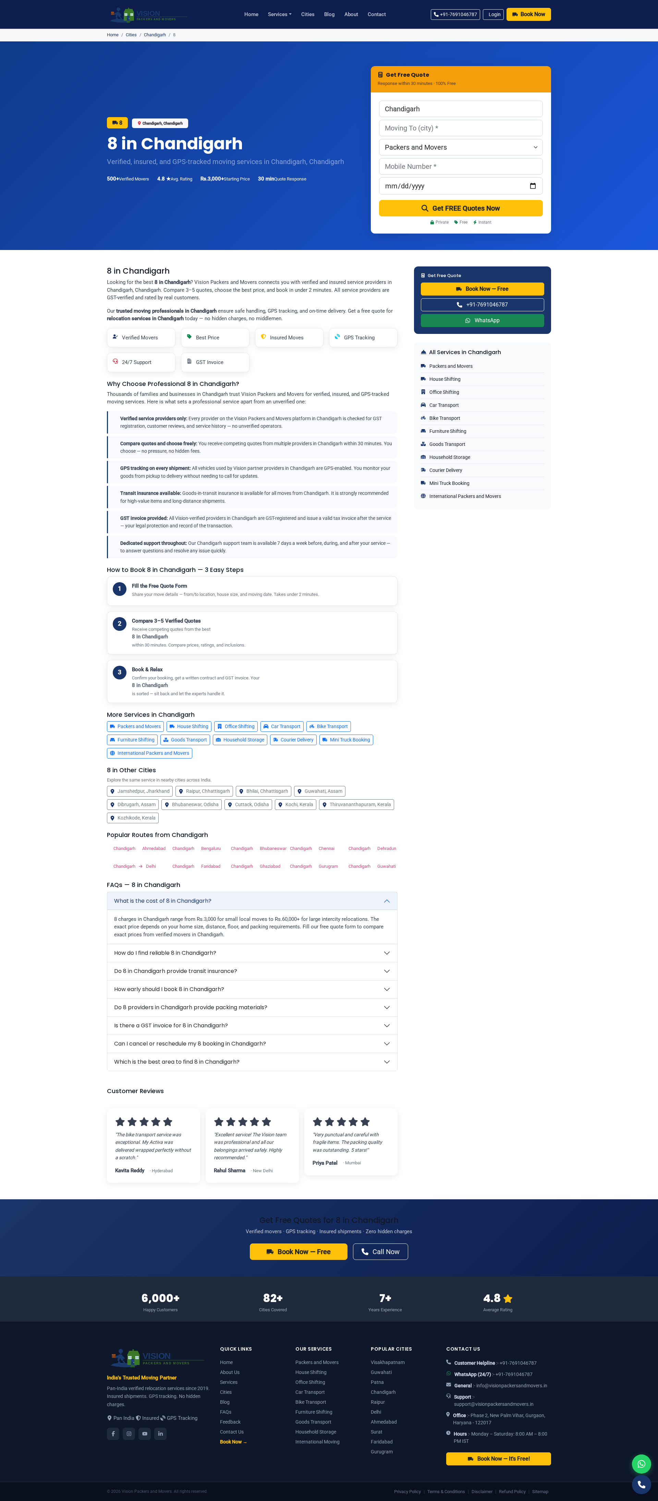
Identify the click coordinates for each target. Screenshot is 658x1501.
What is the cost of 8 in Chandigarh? (162, 901)
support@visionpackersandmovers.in (494, 1404)
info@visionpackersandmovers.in (511, 1385)
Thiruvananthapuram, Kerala (360, 804)
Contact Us (232, 1432)
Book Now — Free (487, 289)
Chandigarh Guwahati (372, 866)
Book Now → (233, 1441)
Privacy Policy (407, 1491)
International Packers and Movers (153, 753)
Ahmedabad (384, 1422)
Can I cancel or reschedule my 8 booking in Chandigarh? (190, 1044)
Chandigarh (155, 34)
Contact (377, 14)
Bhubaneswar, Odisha (195, 804)
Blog (329, 14)
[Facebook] (113, 1434)
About (351, 14)
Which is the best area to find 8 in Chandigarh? (177, 1062)
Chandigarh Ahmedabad (137, 848)
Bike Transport (332, 726)
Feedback (230, 1422)
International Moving (317, 1441)
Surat (376, 1432)
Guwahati (381, 1372)
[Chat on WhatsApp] (641, 1464)
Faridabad (382, 1441)
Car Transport (286, 726)
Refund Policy (512, 1491)
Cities (308, 14)
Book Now (533, 14)
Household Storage (243, 739)
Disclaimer (482, 1491)
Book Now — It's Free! (503, 1458)
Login (495, 14)
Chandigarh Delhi (134, 866)
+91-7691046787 (458, 14)
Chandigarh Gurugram (314, 866)
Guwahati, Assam (323, 791)
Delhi (376, 1412)
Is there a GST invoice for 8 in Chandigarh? (171, 1025)
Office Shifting (240, 726)
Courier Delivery (297, 739)
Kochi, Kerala (299, 804)
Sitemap (540, 1491)
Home (251, 14)
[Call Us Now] (641, 1484)
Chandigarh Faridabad (196, 866)
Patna (377, 1382)
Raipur (378, 1402)
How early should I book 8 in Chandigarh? (169, 989)
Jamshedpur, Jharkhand (144, 791)
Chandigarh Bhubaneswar (255, 848)
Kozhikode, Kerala (137, 818)
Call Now (386, 1252)
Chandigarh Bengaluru (196, 848)
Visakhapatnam (388, 1362)
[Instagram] (129, 1434)
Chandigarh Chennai (312, 848)
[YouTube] (144, 1434)
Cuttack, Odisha (252, 804)
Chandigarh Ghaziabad (255, 866)
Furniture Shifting (136, 739)
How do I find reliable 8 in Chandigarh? (165, 953)
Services (278, 14)
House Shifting (192, 726)
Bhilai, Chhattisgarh (267, 791)
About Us (230, 1372)
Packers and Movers (139, 726)
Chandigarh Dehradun (372, 848)
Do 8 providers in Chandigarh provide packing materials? (190, 1007)
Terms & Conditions (446, 1491)
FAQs (225, 1412)
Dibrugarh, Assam (137, 804)
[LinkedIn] (160, 1434)
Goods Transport (189, 739)
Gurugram (382, 1451)
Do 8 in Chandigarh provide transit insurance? (175, 971)
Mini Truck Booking (350, 739)
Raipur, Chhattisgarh (208, 791)
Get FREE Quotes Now (466, 208)
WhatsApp (487, 320)
